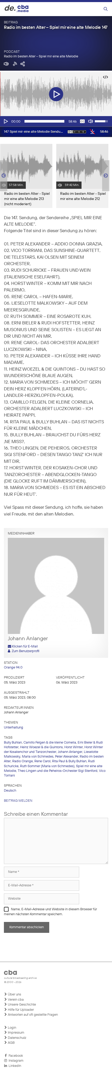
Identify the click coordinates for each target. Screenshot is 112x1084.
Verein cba (15, 999)
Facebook (15, 1056)
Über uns (14, 994)
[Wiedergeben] (5, 121)
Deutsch (10, 790)
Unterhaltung (13, 727)
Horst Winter (73, 747)
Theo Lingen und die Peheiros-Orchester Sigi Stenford (57, 771)
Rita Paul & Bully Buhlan (69, 761)
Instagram (15, 1060)
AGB (11, 1043)
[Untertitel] (82, 121)
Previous (2, 175)
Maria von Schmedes (37, 756)
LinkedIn (14, 1066)
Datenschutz (16, 1038)
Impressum (15, 1032)
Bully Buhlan (13, 742)
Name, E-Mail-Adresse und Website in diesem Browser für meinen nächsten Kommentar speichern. (50, 912)
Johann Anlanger (70, 752)
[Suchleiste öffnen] (105, 9)
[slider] (44, 121)
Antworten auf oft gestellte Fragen (32, 1014)
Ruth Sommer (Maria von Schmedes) (47, 766)
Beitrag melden (18, 801)
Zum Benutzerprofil (24, 651)
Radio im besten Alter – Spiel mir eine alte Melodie (41, 56)
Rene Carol (42, 761)
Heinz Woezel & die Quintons (41, 747)
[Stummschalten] (90, 121)
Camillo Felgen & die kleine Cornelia (49, 742)
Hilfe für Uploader (20, 1010)
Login (11, 1027)
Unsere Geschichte (21, 1004)
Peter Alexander (66, 756)
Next (105, 175)
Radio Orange (22, 761)
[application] (56, 121)
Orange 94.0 (13, 667)
